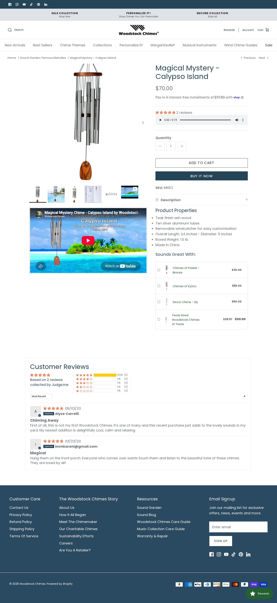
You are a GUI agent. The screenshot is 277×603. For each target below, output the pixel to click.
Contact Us (18, 507)
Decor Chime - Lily (185, 302)
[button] (165, 112)
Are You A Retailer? (75, 550)
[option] (88, 123)
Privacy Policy (20, 514)
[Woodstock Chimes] (138, 30)
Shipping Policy (21, 529)
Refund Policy (20, 521)
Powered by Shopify (60, 584)
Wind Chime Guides (240, 45)
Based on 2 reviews (46, 379)
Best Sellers (42, 45)
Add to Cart (201, 162)
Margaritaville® (163, 45)
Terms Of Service (23, 536)
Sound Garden (149, 507)
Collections (102, 45)
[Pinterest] (38, 4)
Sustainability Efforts (76, 536)
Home (12, 58)
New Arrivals (15, 45)
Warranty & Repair (152, 536)
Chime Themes (72, 45)
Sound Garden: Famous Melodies (43, 58)
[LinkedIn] (45, 4)
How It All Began (72, 514)
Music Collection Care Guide (161, 529)
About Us (66, 507)
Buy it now (202, 176)
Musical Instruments (200, 45)
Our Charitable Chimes (78, 529)
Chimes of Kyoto (184, 286)
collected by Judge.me (49, 384)
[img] (53, 408)
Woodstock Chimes (32, 584)
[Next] (143, 122)
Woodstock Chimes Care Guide (163, 521)
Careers (66, 543)
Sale (268, 45)
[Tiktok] (31, 4)
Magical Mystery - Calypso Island (93, 58)
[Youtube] (24, 4)
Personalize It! (131, 45)
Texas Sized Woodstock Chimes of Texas (186, 319)
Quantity (163, 137)
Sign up (220, 541)
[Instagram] (17, 4)
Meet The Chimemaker (78, 521)
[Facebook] (10, 4)
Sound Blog (146, 514)
